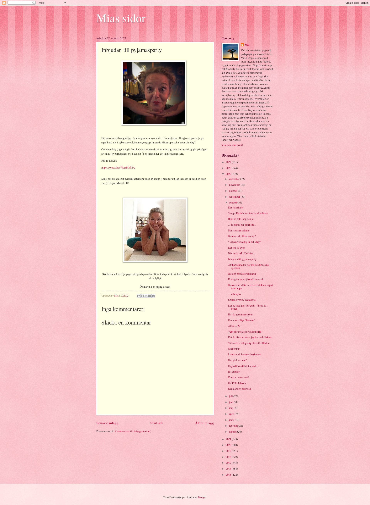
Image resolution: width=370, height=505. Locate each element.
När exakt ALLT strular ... (241, 253)
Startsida (156, 422)
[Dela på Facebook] (150, 296)
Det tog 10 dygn (236, 247)
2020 (229, 445)
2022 (229, 174)
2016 (229, 468)
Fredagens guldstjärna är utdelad (245, 279)
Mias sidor (120, 17)
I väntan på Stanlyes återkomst (244, 354)
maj (231, 408)
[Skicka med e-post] (139, 296)
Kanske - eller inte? (238, 377)
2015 (229, 474)
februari (233, 425)
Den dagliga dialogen (239, 389)
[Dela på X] (146, 296)
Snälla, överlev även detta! (242, 300)
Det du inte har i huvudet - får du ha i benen (247, 307)
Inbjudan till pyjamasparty (242, 259)
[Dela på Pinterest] (153, 296)
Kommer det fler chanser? (242, 236)
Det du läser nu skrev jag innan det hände (250, 337)
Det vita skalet (235, 207)
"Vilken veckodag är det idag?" (245, 242)
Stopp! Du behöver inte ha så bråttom (248, 213)
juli (231, 396)
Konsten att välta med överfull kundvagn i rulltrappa (250, 286)
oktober (233, 190)
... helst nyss (234, 294)
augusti (233, 202)
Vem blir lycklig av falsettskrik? (245, 331)
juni (231, 402)
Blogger (202, 497)
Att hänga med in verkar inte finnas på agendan (248, 266)
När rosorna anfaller (239, 230)
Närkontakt (234, 349)
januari (233, 431)
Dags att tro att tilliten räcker (243, 366)
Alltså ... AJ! (234, 326)
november (234, 184)
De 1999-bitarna (237, 383)
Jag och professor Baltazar (242, 273)
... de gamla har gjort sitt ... (242, 224)
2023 (229, 168)
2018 (229, 457)
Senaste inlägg (107, 422)
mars (232, 420)
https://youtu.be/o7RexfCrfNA (118, 167)
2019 (229, 451)
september (235, 196)
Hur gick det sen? (237, 360)
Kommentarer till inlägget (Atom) (133, 431)
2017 (229, 462)
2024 (229, 162)
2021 (229, 439)
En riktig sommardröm (240, 314)
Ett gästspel (234, 371)
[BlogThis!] (142, 296)
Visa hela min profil (232, 145)
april (232, 414)
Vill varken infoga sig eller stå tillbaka (248, 343)
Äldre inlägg (204, 422)
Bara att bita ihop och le (240, 219)
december (234, 179)
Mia (247, 45)
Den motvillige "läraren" (241, 320)
